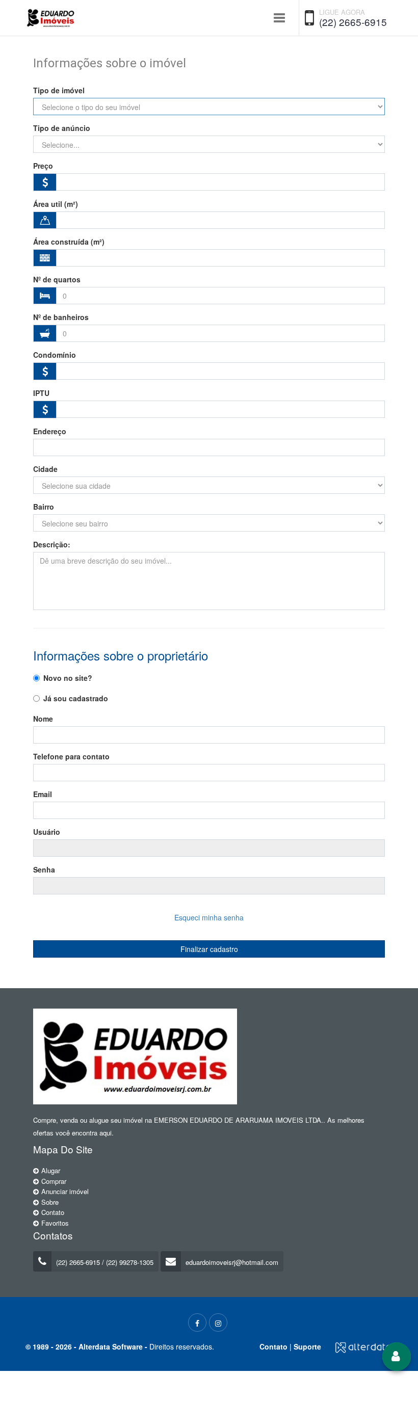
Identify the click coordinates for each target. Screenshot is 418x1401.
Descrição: (51, 544)
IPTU (41, 393)
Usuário (46, 832)
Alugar (50, 1170)
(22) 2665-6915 (353, 22)
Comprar (53, 1181)
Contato (52, 1212)
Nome (43, 718)
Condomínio (54, 355)
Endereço (49, 431)
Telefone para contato (71, 756)
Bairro (43, 506)
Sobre (50, 1202)
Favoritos (55, 1223)
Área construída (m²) (68, 241)
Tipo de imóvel (59, 90)
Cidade (45, 469)
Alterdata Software (111, 1346)
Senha (44, 869)
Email (42, 794)
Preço (43, 166)
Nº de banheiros (61, 317)
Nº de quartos (57, 279)
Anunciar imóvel (65, 1191)
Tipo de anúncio (61, 128)
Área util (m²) (55, 204)
